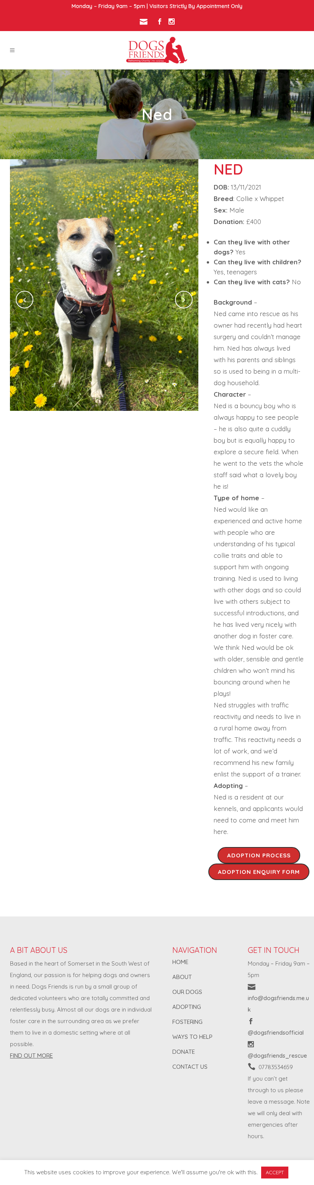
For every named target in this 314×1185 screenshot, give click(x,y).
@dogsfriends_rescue (277, 1055)
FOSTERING (187, 1021)
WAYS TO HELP (192, 1036)
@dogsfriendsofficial (276, 1032)
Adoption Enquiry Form (259, 871)
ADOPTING (186, 1006)
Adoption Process (259, 855)
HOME (180, 962)
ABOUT (182, 977)
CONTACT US (190, 1066)
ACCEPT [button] (275, 1172)
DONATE (183, 1051)
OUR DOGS (187, 991)
